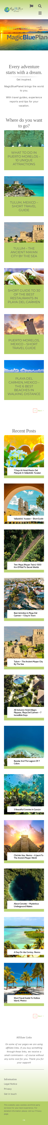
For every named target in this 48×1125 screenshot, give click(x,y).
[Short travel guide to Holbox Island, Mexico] (24, 964)
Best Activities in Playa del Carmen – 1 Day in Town (25, 614)
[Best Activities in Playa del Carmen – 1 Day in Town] (24, 579)
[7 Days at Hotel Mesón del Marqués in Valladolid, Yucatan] (24, 437)
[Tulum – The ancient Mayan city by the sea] (24, 628)
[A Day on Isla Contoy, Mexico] (24, 919)
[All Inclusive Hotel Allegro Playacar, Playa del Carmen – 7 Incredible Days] (24, 676)
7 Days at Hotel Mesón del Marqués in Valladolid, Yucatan (27, 471)
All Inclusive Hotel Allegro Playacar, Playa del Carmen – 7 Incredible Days (27, 712)
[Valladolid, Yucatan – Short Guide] (24, 485)
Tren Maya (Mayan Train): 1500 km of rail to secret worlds (27, 565)
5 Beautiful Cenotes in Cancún (27, 809)
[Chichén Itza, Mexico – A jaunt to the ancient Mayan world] (24, 822)
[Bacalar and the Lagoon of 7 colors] (24, 727)
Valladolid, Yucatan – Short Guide (28, 518)
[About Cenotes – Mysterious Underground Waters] (24, 870)
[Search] (40, 6)
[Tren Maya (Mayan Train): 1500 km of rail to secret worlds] (24, 531)
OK (24, 1120)
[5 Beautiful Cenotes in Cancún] (24, 776)
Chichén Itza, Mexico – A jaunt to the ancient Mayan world (28, 856)
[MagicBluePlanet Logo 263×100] (13, 7)
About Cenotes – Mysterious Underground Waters (26, 905)
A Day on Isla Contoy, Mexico (27, 952)
